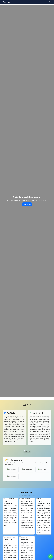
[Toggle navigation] (49, 2)
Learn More (27, 204)
